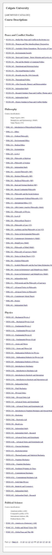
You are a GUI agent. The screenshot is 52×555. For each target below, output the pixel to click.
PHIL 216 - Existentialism (15, 149)
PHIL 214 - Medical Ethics (15, 145)
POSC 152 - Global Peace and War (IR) (20, 532)
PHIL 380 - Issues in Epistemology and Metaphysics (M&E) (27, 269)
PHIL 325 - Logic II (13, 216)
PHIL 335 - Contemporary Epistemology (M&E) (23, 238)
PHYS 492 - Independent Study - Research (21, 495)
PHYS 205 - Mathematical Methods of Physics (22, 361)
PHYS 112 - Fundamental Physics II (18, 335)
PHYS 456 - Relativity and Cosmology (19, 486)
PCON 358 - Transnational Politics (18, 79)
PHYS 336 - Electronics (14, 415)
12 (29, 542)
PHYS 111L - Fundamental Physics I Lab (20, 330)
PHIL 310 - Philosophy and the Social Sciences (22, 194)
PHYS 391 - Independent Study (17, 428)
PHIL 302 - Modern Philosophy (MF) (19, 176)
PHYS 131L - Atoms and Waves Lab (19, 348)
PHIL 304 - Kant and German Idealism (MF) (21, 185)
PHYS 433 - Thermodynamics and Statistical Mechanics (25, 455)
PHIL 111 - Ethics (12, 131)
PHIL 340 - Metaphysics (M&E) (17, 243)
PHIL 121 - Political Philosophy (17, 136)
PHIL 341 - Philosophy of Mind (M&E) (20, 247)
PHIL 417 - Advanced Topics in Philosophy (21, 287)
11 (26, 542)
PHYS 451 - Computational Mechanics (19, 473)
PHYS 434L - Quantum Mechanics (18, 464)
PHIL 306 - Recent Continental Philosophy (21, 189)
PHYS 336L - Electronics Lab (16, 419)
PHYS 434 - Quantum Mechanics (17, 459)
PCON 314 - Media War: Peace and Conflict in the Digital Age (27, 39)
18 (46, 542)
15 (38, 542)
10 (23, 542)
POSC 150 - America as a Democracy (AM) (21, 523)
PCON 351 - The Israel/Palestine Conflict (20, 70)
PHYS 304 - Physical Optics (16, 393)
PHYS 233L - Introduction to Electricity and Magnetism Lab (27, 379)
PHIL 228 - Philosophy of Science (18, 163)
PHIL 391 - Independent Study (17, 278)
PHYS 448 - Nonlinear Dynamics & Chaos (21, 468)
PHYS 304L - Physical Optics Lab (18, 397)
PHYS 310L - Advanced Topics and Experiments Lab (24, 406)
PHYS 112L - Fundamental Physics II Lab (21, 339)
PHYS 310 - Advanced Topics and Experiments (22, 402)
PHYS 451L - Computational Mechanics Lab (21, 477)
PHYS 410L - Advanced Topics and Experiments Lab (24, 442)
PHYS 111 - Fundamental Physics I (18, 326)
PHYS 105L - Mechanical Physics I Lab (20, 321)
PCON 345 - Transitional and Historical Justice (22, 66)
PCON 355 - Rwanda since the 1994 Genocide (22, 75)
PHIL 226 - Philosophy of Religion (18, 158)
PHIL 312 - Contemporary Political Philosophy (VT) (24, 198)
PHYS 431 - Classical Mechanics (17, 446)
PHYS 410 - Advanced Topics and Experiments (22, 437)
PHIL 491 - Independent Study (17, 305)
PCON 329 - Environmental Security (19, 53)
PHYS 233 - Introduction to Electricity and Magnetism (25, 375)
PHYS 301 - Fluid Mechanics (16, 388)
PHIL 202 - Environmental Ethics (17, 140)
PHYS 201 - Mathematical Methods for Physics (22, 353)
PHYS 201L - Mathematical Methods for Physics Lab (24, 357)
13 (32, 542)
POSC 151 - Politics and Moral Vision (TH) (21, 527)
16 (41, 542)
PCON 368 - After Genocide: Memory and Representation (26, 84)
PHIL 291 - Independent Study (17, 167)
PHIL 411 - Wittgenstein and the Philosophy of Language (26, 283)
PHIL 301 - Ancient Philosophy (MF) (19, 171)
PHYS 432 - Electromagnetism (16, 450)
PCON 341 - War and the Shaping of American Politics (25, 62)
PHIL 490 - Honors (13, 300)
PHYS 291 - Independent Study (17, 384)
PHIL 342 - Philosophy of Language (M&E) (21, 252)
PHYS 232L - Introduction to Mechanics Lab (21, 370)
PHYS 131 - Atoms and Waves (17, 344)
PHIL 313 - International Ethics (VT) (19, 203)
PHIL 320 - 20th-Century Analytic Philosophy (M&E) (25, 207)
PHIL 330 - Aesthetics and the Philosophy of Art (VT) (25, 229)
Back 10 (15, 542)
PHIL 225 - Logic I (13, 154)
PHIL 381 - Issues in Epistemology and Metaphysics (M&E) (27, 274)
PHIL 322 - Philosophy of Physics (18, 211)
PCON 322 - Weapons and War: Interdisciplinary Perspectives (27, 44)
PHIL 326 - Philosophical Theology (18, 220)
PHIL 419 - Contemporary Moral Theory (20, 296)
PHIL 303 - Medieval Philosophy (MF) (20, 180)
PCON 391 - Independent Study (17, 88)
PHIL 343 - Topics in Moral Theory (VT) (20, 256)
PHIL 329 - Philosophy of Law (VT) (19, 225)
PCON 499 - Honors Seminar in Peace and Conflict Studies (26, 102)
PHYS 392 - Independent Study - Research (21, 433)
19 (49, 542)
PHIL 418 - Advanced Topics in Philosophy (21, 292)
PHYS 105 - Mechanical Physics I (18, 317)
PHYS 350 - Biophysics (14, 424)
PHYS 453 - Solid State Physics (17, 482)
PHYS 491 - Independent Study (17, 491)
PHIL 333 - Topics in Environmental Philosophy (23, 234)
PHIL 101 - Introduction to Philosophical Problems (23, 127)
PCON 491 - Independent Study (17, 97)
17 (43, 542)
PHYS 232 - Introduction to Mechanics (19, 366)
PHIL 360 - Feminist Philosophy (17, 260)
